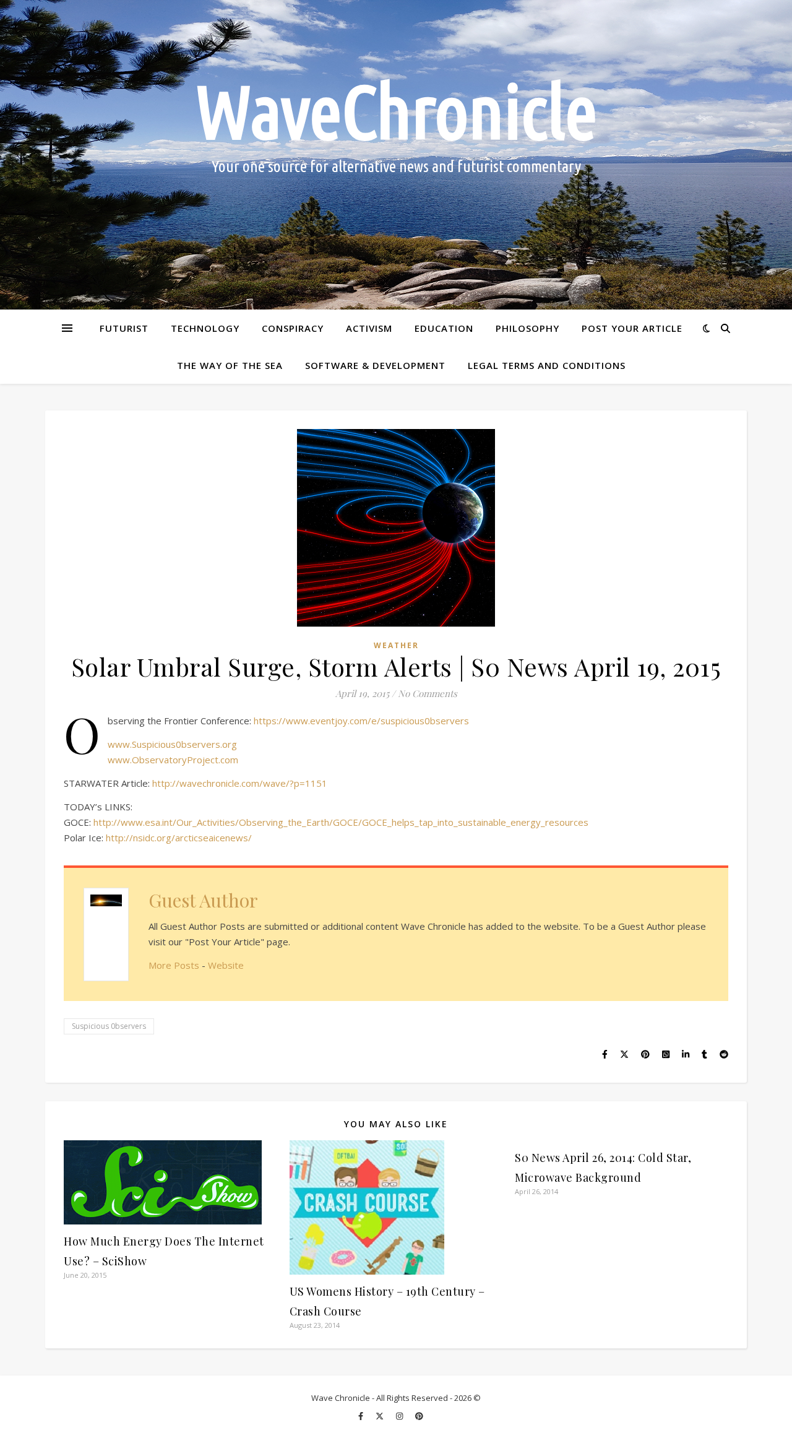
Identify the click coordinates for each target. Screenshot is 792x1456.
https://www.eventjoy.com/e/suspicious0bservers (361, 720)
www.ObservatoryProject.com (173, 759)
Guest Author (203, 900)
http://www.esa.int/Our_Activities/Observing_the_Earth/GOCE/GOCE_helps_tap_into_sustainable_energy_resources (340, 822)
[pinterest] (419, 1415)
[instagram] (400, 1415)
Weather (396, 645)
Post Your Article (632, 328)
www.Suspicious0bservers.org (172, 744)
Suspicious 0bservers (109, 1026)
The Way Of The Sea (230, 365)
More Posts (173, 965)
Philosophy (527, 328)
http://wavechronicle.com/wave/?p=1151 (239, 783)
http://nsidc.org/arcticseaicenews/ (179, 837)
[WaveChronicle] (396, 155)
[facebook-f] (361, 1415)
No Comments (427, 693)
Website (226, 965)
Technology (205, 328)
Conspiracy (293, 328)
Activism (369, 328)
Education (444, 328)
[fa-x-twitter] (380, 1415)
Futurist (124, 328)
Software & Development (375, 365)
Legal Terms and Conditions (547, 365)
